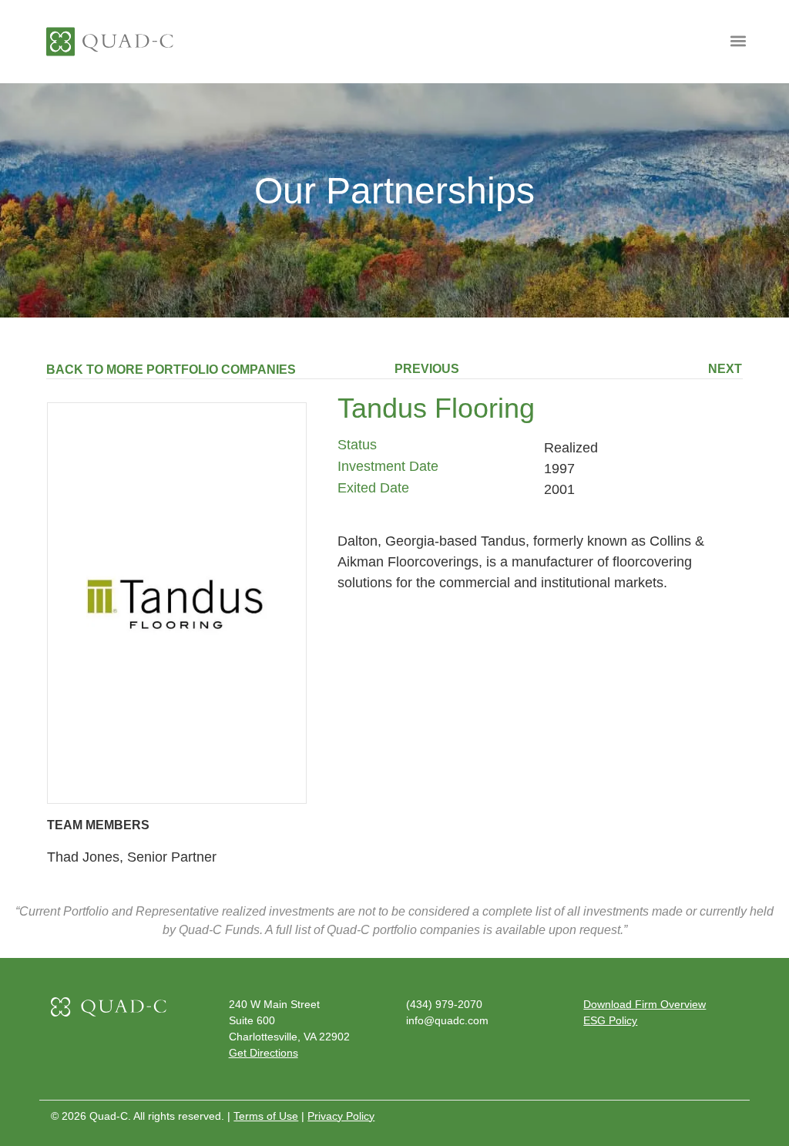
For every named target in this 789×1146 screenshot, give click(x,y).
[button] (737, 40)
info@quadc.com (447, 1020)
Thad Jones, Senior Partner (132, 857)
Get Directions (263, 1053)
